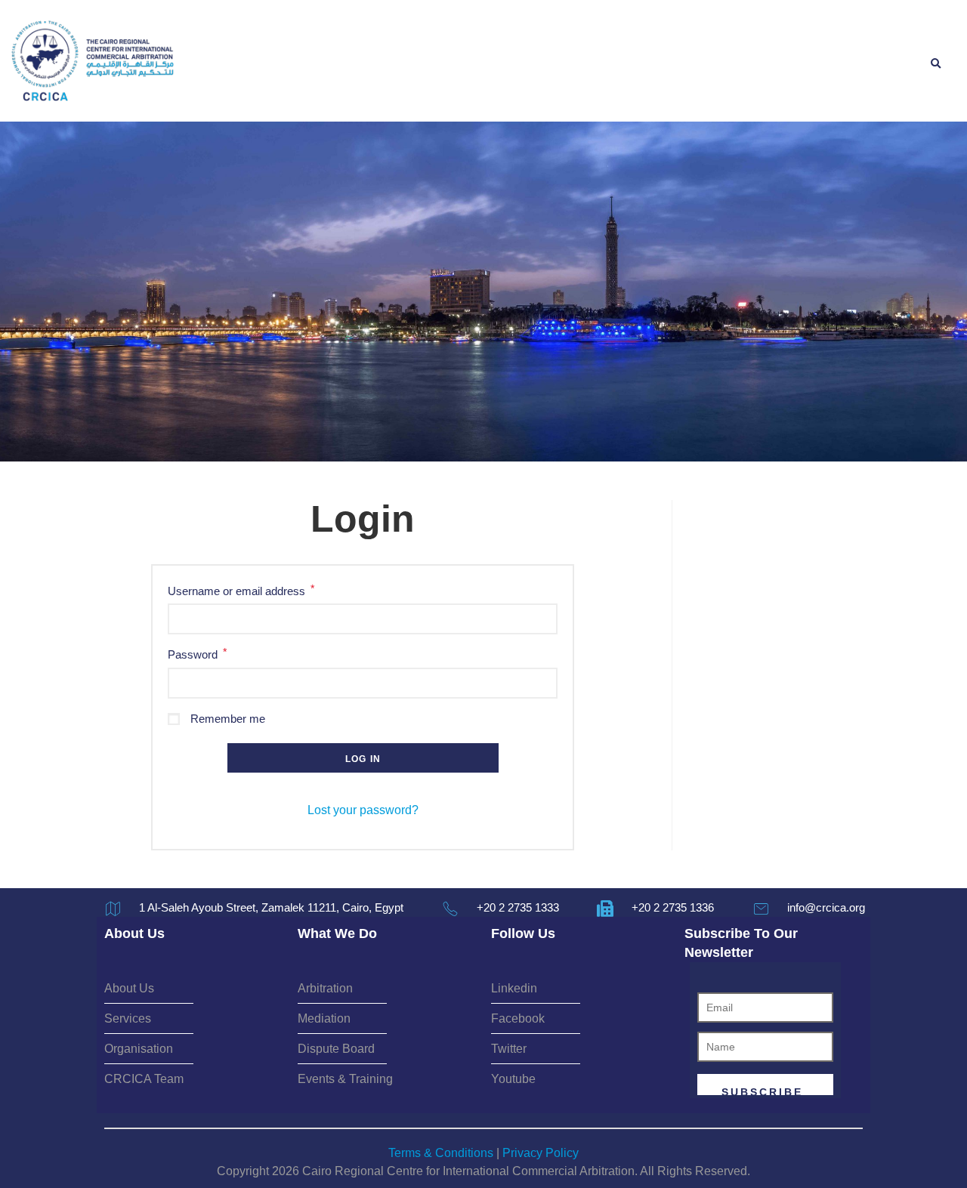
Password (197, 653)
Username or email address (241, 590)
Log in (363, 759)
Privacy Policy (540, 1152)
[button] (935, 64)
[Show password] (544, 683)
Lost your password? (363, 810)
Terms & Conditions (440, 1152)
